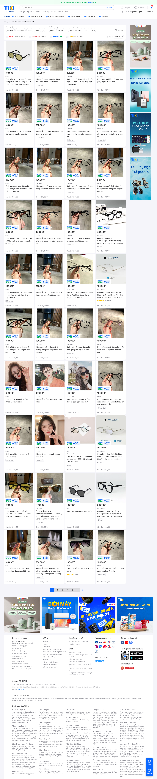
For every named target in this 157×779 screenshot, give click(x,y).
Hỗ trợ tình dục (27, 766)
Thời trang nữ (44, 710)
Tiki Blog (45, 644)
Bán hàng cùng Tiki (75, 644)
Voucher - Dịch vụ (99, 747)
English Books (103, 774)
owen (45, 698)
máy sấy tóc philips (133, 764)
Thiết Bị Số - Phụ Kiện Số (102, 731)
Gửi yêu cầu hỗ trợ (17, 648)
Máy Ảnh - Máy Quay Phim (130, 744)
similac (129, 698)
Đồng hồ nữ (76, 727)
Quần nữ (52, 712)
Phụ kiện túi (58, 765)
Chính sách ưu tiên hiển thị (77, 661)
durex (55, 698)
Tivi (124, 717)
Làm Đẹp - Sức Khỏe (19, 753)
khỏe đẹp (46, 12)
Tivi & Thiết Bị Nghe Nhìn (104, 725)
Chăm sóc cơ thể (21, 759)
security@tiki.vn (27, 669)
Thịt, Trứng (21, 728)
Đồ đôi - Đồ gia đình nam (53, 730)
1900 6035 (20, 689)
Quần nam (51, 725)
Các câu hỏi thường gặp (19, 646)
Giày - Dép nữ (44, 739)
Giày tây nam (52, 752)
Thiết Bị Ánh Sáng (132, 748)
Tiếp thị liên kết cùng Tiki (50, 662)
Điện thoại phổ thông (22, 748)
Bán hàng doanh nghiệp (50, 664)
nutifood (91, 698)
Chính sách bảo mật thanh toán (52, 649)
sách (59, 12)
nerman (102, 698)
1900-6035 (21, 641)
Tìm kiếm (109, 7)
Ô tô (103, 764)
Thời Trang (109, 712)
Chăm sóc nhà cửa (24, 740)
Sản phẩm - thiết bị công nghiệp (105, 723)
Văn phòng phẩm (108, 772)
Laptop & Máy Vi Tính (107, 722)
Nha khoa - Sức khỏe (104, 755)
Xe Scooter (109, 764)
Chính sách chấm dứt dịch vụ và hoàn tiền (80, 669)
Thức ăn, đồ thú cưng (22, 738)
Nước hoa (19, 766)
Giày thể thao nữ (135, 737)
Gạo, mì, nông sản (22, 733)
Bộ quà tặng (75, 771)
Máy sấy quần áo (129, 719)
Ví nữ (58, 763)
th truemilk (34, 698)
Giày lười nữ (55, 744)
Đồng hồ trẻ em (86, 729)
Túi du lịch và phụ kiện (77, 712)
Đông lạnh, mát (25, 732)
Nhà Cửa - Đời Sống (73, 744)
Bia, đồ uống (19, 735)
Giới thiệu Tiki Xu (48, 659)
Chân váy (52, 715)
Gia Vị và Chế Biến (75, 766)
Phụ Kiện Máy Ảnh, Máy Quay (129, 746)
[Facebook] (122, 642)
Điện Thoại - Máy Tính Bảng (22, 744)
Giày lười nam (43, 752)
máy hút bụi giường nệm (131, 770)
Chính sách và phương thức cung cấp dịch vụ (80, 665)
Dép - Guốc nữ (52, 741)
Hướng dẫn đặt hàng (18, 651)
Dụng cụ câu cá (129, 732)
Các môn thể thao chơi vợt (132, 734)
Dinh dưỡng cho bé (22, 717)
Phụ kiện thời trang (73, 717)
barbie (40, 698)
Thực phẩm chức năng (22, 757)
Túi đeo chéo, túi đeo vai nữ (47, 763)
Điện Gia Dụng (17, 771)
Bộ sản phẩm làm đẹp (23, 767)
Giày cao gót (43, 741)
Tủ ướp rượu (139, 719)
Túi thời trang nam (46, 769)
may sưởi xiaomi (129, 768)
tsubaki (40, 700)
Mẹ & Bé (104, 719)
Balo (67, 712)
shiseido (15, 700)
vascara (14, 698)
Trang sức (69, 727)
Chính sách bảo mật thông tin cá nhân (54, 652)
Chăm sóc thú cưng (72, 762)
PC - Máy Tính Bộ (74, 740)
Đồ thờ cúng (73, 755)
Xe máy (98, 764)
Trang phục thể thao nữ (127, 725)
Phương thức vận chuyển (19, 653)
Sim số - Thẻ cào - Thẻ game (109, 756)
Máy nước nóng (131, 717)
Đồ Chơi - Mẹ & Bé (19, 710)
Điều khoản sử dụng (49, 657)
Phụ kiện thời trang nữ (72, 720)
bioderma (61, 698)
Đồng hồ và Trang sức (74, 725)
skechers (75, 698)
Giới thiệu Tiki (47, 641)
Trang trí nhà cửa (71, 746)
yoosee (119, 698)
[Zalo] (131, 642)
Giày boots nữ (46, 744)
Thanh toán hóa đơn (99, 750)
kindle (97, 698)
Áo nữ (41, 712)
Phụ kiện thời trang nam (77, 720)
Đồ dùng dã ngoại (132, 726)
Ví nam (41, 771)
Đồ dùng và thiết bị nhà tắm (78, 751)
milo (69, 698)
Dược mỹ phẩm (29, 768)
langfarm (21, 700)
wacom (108, 698)
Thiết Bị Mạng (76, 738)
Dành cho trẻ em (21, 737)
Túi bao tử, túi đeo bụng (55, 773)
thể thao (65, 12)
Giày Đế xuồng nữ (51, 746)
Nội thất (75, 750)
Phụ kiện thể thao (132, 728)
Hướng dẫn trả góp (18, 661)
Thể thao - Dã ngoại (102, 715)
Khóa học (109, 750)
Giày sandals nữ (50, 743)
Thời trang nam (45, 722)
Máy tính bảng (20, 750)
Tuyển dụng (46, 646)
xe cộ (32, 12)
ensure (50, 698)
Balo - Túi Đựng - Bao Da (131, 751)
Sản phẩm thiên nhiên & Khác (23, 761)
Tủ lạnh (126, 714)
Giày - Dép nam (45, 750)
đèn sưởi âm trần (129, 774)
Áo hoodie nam (47, 728)
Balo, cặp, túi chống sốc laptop (78, 713)
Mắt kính (83, 720)
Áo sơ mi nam (51, 726)
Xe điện (111, 762)
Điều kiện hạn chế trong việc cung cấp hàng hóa (80, 655)
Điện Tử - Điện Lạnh (127, 710)
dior (19, 698)
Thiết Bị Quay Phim (131, 755)
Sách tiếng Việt (97, 772)
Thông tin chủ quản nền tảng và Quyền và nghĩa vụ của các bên (80, 673)
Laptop (83, 740)
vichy (32, 700)
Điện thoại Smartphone (19, 746)
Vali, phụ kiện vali (85, 714)
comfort (134, 698)
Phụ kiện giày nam (48, 756)
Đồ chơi (31, 712)
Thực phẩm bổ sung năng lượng (132, 737)
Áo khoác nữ (53, 714)
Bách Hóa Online (72, 760)
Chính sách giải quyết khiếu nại (52, 654)
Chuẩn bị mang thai (22, 722)
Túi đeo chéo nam (50, 771)
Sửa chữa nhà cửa (75, 748)
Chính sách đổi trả (17, 658)
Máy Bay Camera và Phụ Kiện (131, 755)
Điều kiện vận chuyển (49, 667)
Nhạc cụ (80, 755)
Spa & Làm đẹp (106, 751)
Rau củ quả (19, 730)
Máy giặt (126, 715)
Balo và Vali (70, 710)
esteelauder (25, 698)
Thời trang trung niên (49, 719)
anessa (114, 698)
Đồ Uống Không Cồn (77, 769)
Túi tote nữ (50, 765)
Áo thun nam (43, 725)
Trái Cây (14, 728)
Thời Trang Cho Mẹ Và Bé (20, 712)
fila (36, 700)
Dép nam (49, 754)
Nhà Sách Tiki (98, 770)
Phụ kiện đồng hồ (75, 729)
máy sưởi (122, 762)
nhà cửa (53, 12)
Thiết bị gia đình (29, 774)
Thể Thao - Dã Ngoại (128, 722)
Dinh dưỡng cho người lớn (23, 719)
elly (66, 698)
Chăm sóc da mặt (17, 756)
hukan (27, 700)
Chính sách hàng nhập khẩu (20, 664)
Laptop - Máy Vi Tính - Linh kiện (78, 733)
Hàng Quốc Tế (98, 710)
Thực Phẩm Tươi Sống (20, 726)
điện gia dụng (24, 12)
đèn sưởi (129, 762)
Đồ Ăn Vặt (73, 768)
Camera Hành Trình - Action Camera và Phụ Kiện (131, 749)
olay (124, 698)
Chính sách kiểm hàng (19, 656)
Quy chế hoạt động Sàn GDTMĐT (79, 641)
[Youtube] (126, 642)
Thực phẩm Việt (28, 730)
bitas (140, 698)
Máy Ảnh (136, 756)
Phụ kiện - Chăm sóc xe (100, 762)
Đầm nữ (46, 712)
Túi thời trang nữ (45, 761)
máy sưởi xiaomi (134, 769)
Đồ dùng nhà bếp (17, 774)
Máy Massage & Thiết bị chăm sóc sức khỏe (24, 760)
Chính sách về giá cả (75, 652)
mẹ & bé (38, 12)
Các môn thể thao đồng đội (132, 733)
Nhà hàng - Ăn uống (103, 753)
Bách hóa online (102, 720)
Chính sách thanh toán (75, 659)
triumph (85, 698)
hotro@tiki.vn (28, 666)
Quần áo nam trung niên (50, 733)
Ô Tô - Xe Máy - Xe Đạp (102, 760)
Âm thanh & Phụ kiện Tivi (127, 712)
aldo (80, 698)
